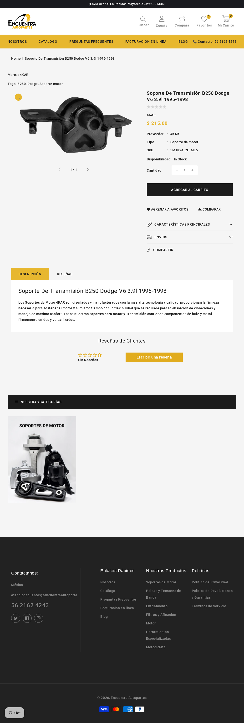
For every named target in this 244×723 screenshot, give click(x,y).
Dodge (32, 84)
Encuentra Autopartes (129, 698)
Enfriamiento (157, 606)
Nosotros (107, 582)
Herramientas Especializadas (158, 635)
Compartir (163, 250)
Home (16, 58)
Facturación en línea (117, 608)
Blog (104, 616)
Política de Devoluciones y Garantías (212, 594)
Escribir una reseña (154, 357)
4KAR (24, 75)
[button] (143, 22)
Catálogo (48, 41)
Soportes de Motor (161, 582)
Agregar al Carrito (189, 190)
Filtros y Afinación (161, 615)
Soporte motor (51, 84)
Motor (151, 623)
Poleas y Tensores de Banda (163, 594)
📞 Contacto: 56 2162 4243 (214, 41)
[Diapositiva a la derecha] (87, 170)
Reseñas (64, 274)
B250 (21, 84)
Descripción (30, 274)
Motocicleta (156, 647)
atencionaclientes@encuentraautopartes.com (44, 595)
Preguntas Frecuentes (118, 599)
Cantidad (154, 170)
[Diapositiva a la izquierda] (60, 170)
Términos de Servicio (209, 606)
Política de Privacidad (210, 582)
